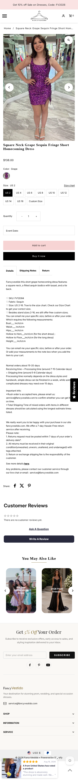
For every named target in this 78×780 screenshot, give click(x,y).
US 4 (18, 192)
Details (10, 270)
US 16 (20, 201)
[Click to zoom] (68, 40)
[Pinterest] (39, 665)
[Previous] (9, 87)
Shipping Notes (28, 270)
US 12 (64, 192)
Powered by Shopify (51, 757)
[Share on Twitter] (22, 486)
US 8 (40, 192)
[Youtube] (48, 665)
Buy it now (38, 256)
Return (45, 270)
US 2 (7, 192)
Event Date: (12, 230)
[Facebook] (30, 665)
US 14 (8, 201)
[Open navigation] (14, 15)
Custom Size (35, 201)
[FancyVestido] (39, 16)
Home (7, 28)
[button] (39, 529)
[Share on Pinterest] (29, 486)
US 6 (29, 192)
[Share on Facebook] (15, 486)
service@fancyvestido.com (23, 703)
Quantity (7, 216)
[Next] (68, 87)
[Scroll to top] (70, 770)
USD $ (37, 752)
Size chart (69, 185)
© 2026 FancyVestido (27, 757)
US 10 (52, 192)
